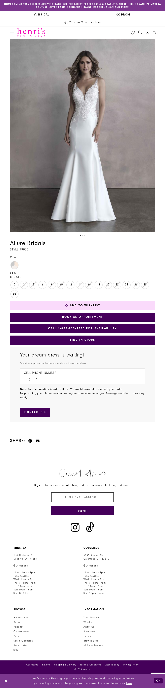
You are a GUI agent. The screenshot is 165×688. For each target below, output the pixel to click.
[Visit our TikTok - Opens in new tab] (90, 527)
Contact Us (32, 664)
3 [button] (84, 235)
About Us (89, 626)
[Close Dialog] (5, 680)
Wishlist (88, 622)
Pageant (18, 626)
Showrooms (90, 631)
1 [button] (80, 235)
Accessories (20, 645)
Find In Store (82, 340)
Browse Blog (91, 640)
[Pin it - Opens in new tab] (30, 440)
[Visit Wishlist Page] (132, 33)
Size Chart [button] (16, 277)
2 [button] (82, 235)
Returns (46, 664)
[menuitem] (42, 14)
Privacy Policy (131, 664)
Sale (16, 650)
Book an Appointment (82, 317)
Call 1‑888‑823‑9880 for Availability (82, 328)
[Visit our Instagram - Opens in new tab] (75, 527)
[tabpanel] (82, 135)
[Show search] (140, 33)
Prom (16, 636)
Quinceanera (21, 631)
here (129, 683)
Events (87, 636)
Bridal (17, 622)
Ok (158, 680)
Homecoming (21, 617)
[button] (12, 33)
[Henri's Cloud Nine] (31, 32)
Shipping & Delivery (65, 664)
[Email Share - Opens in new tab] (38, 440)
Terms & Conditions (90, 664)
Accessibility (112, 664)
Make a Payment (94, 645)
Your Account (91, 617)
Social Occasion (23, 640)
